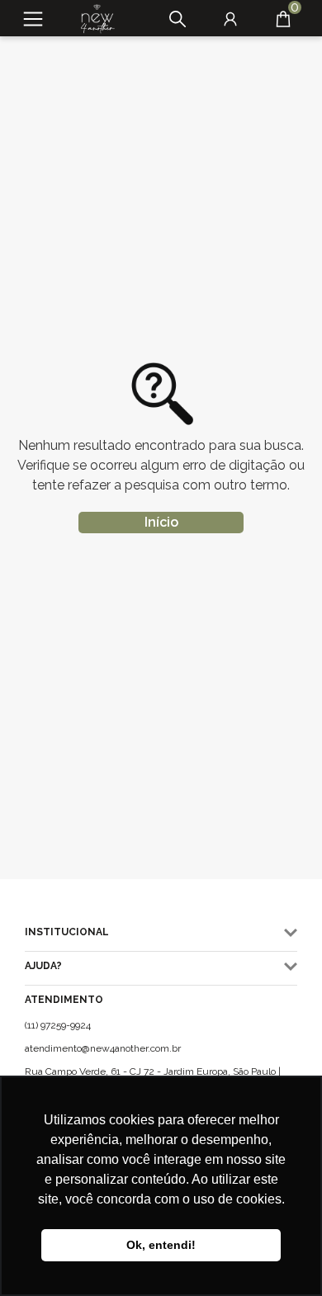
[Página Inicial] (92, 19)
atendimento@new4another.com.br (103, 1048)
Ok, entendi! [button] (161, 1244)
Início (161, 522)
